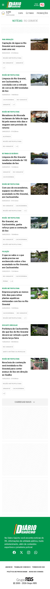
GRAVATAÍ (19, 63)
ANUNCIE (8, 567)
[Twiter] (21, 552)
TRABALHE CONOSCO (22, 567)
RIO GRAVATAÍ (8, 63)
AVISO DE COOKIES (36, 572)
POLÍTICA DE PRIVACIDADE (17, 572)
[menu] (3, 4)
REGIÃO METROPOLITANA (12, 58)
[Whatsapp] (35, 552)
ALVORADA (7, 136)
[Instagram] (28, 552)
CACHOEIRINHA (8, 100)
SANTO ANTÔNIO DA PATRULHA (14, 352)
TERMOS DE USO (38, 567)
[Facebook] (14, 552)
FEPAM (5, 281)
